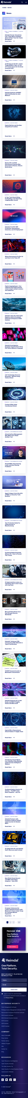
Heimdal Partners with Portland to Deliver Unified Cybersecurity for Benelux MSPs (13, 821)
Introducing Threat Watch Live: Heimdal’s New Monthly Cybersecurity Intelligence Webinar (13, 762)
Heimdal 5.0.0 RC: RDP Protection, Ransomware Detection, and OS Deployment (14, 228)
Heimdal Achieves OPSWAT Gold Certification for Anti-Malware (13, 94)
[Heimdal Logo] (6, 2)
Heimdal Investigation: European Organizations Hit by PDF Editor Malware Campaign (14, 347)
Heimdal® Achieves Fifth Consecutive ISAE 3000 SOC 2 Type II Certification (14, 643)
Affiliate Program (5, 1043)
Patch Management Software (8, 1007)
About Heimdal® (5, 1035)
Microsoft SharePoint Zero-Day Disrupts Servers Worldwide (13, 613)
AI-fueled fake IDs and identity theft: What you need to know (14, 849)
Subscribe (14, 989)
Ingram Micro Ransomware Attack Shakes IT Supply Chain (14, 730)
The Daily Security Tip (7, 1066)
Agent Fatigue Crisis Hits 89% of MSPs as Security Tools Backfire (14, 495)
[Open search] (22, 2)
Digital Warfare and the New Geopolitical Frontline (13, 126)
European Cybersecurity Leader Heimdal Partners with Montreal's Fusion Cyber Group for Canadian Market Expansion (14, 911)
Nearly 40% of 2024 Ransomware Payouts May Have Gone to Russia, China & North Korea (13, 165)
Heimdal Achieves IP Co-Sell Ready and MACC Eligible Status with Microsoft (13, 702)
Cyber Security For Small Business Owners (12, 1069)
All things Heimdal (12, 31)
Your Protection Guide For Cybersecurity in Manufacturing (12, 524)
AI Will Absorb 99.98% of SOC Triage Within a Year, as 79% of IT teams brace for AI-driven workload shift (14, 66)
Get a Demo (12, 947)
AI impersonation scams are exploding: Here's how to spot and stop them (14, 583)
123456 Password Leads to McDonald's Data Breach (13, 671)
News (10, 7)
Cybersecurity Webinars (7, 1072)
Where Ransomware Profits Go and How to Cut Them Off (14, 257)
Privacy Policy (9, 998)
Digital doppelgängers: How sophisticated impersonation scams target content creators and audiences (14, 288)
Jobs (2, 1046)
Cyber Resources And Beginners (9, 1061)
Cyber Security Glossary (7, 1063)
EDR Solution (4, 1021)
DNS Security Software (7, 1015)
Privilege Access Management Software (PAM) (13, 1010)
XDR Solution (4, 1023)
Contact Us (4, 1049)
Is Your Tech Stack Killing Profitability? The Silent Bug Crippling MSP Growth (13, 199)
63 (19, 922)
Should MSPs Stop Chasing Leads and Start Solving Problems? (13, 465)
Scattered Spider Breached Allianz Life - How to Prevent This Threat (13, 554)
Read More (8, 41)
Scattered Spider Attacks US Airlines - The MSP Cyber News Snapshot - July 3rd (13, 791)
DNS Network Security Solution (9, 1018)
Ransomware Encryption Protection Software (12, 1012)
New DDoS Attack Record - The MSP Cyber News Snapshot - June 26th (13, 879)
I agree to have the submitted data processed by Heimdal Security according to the (15, 996)
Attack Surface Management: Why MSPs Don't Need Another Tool (13, 435)
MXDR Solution (5, 1026)
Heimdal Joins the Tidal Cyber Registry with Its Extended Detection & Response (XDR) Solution (14, 318)
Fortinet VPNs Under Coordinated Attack (11, 405)
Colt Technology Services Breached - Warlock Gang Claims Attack (12, 376)
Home (4, 7)
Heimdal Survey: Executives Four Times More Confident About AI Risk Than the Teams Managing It (14, 37)
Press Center (4, 1038)
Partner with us (5, 1041)
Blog (2, 1052)
